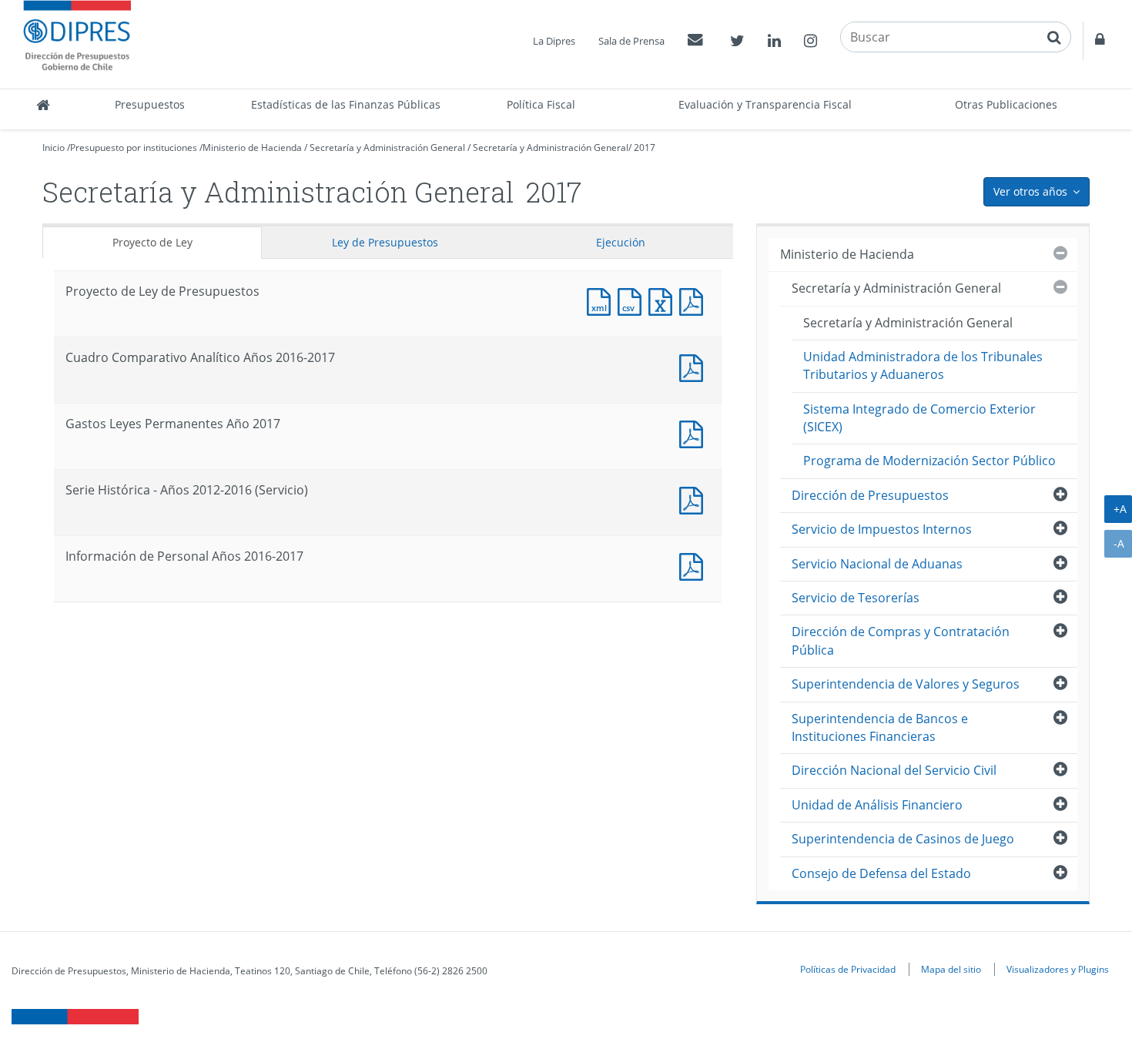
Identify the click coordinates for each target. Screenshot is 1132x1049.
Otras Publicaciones (1006, 104)
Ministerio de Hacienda (252, 147)
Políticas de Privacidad (848, 969)
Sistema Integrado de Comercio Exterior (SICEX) (919, 417)
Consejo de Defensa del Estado (881, 873)
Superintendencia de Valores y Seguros (906, 683)
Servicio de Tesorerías (855, 597)
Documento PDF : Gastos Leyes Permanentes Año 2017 (694, 432)
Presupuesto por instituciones (133, 147)
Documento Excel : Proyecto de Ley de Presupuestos (663, 300)
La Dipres (554, 41)
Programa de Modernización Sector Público (929, 460)
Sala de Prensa (631, 41)
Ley (385, 242)
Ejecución (620, 242)
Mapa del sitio (951, 969)
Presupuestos (150, 104)
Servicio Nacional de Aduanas (877, 563)
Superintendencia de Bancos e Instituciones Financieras (880, 727)
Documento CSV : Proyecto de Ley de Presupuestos (633, 300)
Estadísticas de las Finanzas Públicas (345, 104)
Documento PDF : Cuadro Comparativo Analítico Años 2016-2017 (694, 366)
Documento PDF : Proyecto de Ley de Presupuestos (694, 300)
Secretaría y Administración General (387, 147)
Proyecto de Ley (152, 242)
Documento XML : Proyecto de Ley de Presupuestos (602, 300)
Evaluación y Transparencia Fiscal (765, 104)
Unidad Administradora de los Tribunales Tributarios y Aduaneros (923, 365)
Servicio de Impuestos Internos (882, 529)
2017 (644, 147)
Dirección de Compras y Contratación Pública (901, 640)
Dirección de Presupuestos (870, 495)
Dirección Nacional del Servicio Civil (894, 770)
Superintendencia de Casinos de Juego (903, 838)
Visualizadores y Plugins (1057, 969)
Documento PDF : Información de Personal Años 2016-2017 (694, 565)
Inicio (53, 147)
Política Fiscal (541, 104)
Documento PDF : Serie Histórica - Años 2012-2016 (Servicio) (694, 498)
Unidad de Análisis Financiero (877, 804)
